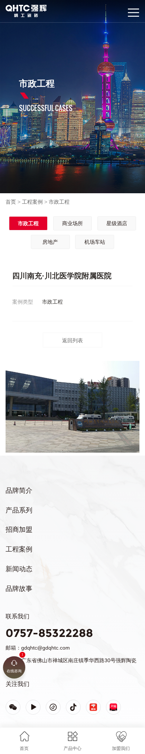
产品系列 (19, 510)
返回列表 (72, 340)
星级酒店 (116, 223)
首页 (11, 202)
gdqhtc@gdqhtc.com (45, 648)
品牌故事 (19, 588)
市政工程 (59, 202)
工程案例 (32, 202)
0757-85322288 (49, 633)
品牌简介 (19, 490)
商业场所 (72, 223)
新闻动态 (19, 569)
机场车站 (94, 242)
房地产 (50, 242)
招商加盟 (19, 529)
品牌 (10, 8)
